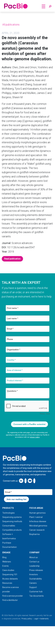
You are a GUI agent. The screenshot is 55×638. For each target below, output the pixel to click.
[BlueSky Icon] (34, 480)
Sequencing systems (12, 517)
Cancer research (37, 530)
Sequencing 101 (9, 574)
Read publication (12, 259)
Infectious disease (37, 521)
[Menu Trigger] (43, 6)
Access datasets (10, 579)
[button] (50, 6)
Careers (33, 583)
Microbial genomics (38, 525)
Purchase (6, 543)
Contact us (34, 561)
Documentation (9, 547)
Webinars (6, 561)
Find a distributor (10, 600)
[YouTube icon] (30, 480)
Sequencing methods (12, 521)
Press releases (36, 570)
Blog (4, 557)
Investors (33, 574)
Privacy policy (26, 619)
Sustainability (35, 579)
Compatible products (12, 530)
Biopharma (34, 534)
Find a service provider (12, 596)
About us (33, 557)
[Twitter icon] (25, 480)
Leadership (34, 566)
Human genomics (37, 513)
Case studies (8, 570)
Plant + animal (36, 517)
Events (5, 566)
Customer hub (36, 591)
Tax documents (36, 596)
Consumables (8, 525)
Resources (7, 583)
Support (33, 587)
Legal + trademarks (41, 619)
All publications (11, 24)
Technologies (8, 513)
